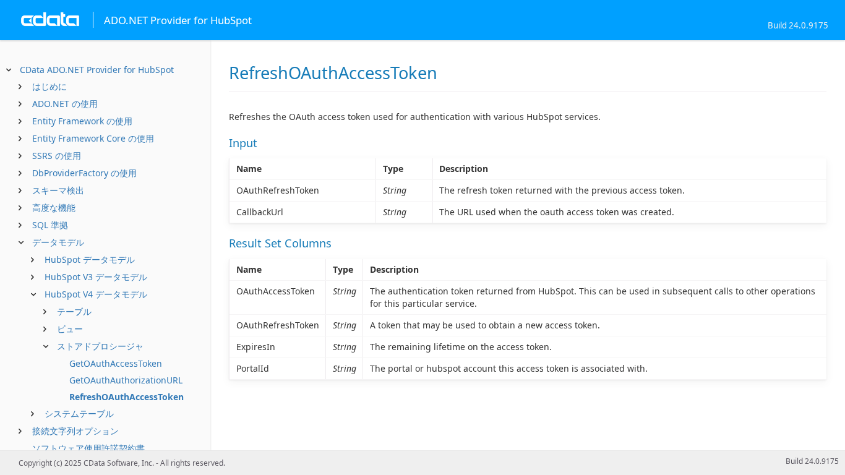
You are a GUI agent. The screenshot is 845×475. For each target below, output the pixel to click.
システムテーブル (79, 413)
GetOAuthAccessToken (115, 363)
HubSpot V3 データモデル (96, 277)
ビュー (70, 329)
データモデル (58, 242)
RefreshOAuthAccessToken (126, 397)
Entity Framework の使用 (82, 121)
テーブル (74, 311)
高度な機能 (53, 207)
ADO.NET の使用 (65, 103)
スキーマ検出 (58, 190)
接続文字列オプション (75, 431)
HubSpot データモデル (90, 259)
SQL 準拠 (50, 225)
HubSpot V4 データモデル (96, 294)
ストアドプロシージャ (100, 346)
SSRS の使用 (56, 155)
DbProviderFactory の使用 (84, 173)
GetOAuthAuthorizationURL (125, 380)
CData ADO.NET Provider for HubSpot (97, 69)
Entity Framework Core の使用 (93, 138)
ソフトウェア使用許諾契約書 (88, 448)
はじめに (49, 86)
